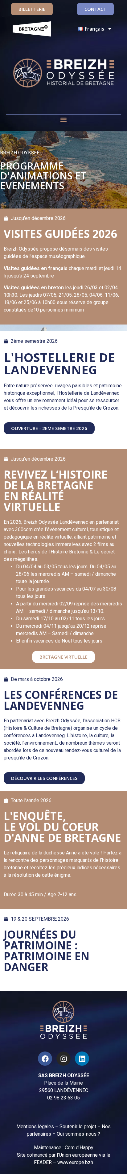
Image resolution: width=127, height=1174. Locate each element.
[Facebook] (45, 1058)
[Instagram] (63, 1058)
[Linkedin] (82, 1058)
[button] (64, 120)
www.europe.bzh (75, 1162)
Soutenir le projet (77, 1126)
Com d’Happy (79, 1147)
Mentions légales (35, 1126)
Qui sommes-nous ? (78, 1134)
